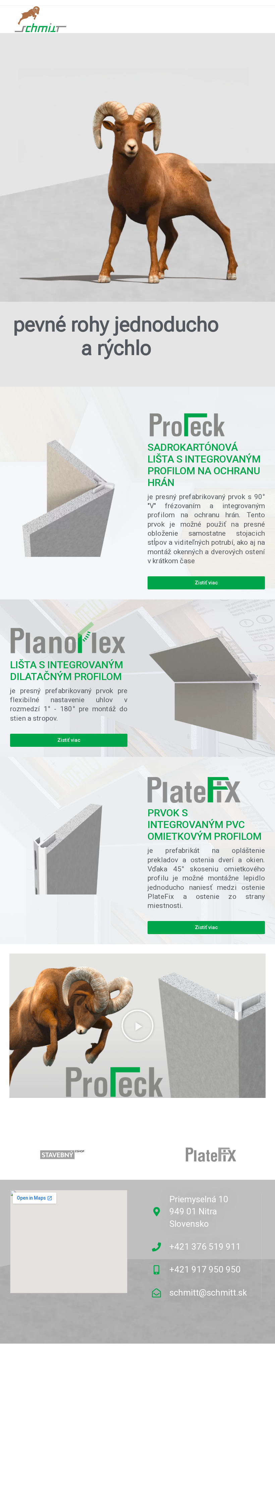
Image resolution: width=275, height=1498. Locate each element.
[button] (137, 1026)
